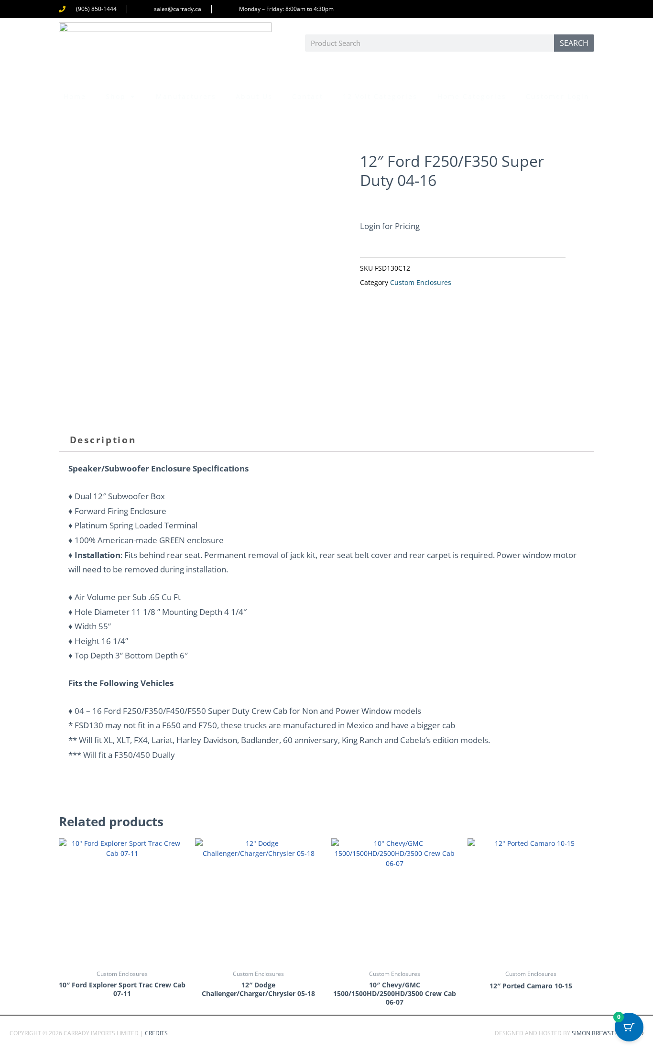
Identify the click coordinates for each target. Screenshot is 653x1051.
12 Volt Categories (380, 96)
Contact (307, 96)
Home (75, 96)
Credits (156, 1033)
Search (574, 43)
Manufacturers (186, 96)
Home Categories (471, 96)
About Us (254, 96)
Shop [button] (116, 96)
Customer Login (557, 96)
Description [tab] (103, 440)
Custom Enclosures (420, 282)
